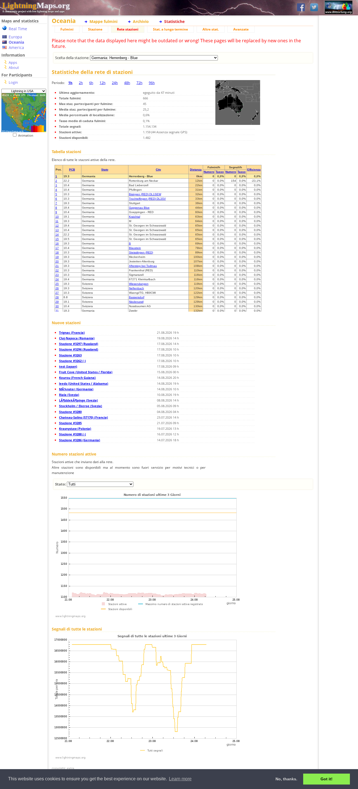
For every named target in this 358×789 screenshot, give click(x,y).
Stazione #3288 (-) (72, 434)
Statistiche (174, 21)
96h (152, 82)
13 (57, 230)
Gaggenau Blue (139, 207)
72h (139, 82)
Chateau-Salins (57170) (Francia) (83, 417)
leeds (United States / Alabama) (83, 383)
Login (13, 82)
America (16, 47)
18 (57, 252)
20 (57, 261)
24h (115, 82)
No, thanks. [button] (286, 779)
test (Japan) (68, 366)
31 (57, 310)
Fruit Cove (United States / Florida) (85, 372)
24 (57, 279)
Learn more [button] (180, 778)
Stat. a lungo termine (170, 29)
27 (57, 292)
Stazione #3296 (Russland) (78, 349)
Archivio (141, 21)
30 (57, 306)
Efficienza (254, 169)
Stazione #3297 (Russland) (78, 344)
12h (102, 82)
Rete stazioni (127, 29)
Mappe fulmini (103, 21)
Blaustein (135, 247)
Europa (15, 36)
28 (57, 297)
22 (57, 270)
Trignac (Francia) (72, 332)
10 (57, 216)
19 (57, 256)
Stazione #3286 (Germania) (79, 440)
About (14, 67)
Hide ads (338, 193)
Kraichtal (134, 216)
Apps (13, 62)
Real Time (18, 28)
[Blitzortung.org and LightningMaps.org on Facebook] (301, 8)
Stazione (95, 29)
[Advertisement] (21, 171)
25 (57, 283)
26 (57, 288)
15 (57, 239)
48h (127, 82)
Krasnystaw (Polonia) (75, 428)
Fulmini (67, 29)
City (158, 169)
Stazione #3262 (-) (72, 361)
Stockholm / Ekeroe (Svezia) (80, 406)
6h (91, 82)
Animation (27, 135)
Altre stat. (210, 29)
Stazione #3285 (70, 423)
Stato (104, 169)
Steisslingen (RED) (141, 252)
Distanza (196, 169)
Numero (209, 171)
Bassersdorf (136, 297)
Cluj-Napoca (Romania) (77, 338)
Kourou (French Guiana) (77, 377)
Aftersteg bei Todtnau (143, 265)
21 (57, 265)
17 (57, 247)
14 (57, 234)
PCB (72, 169)
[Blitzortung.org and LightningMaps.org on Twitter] (314, 8)
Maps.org (36, 5)
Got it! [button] (327, 779)
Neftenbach (136, 288)
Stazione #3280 (70, 412)
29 (57, 301)
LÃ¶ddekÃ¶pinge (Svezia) (78, 400)
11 (56, 221)
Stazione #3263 (70, 355)
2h (81, 82)
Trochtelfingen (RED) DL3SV (147, 198)
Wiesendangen (139, 283)
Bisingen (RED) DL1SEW (145, 194)
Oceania (16, 42)
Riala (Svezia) (69, 395)
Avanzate (241, 29)
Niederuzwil (136, 301)
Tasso (220, 171)
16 (57, 243)
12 (57, 225)
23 (57, 274)
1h (70, 82)
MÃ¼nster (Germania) (76, 389)
